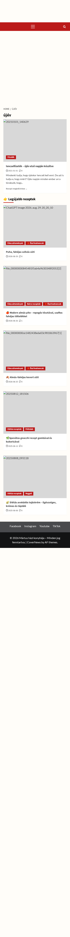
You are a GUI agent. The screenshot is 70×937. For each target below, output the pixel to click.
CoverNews (34, 542)
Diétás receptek (14, 429)
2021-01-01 (13, 170)
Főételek (29, 429)
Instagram (30, 526)
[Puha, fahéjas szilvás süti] (35, 226)
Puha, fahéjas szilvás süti (20, 252)
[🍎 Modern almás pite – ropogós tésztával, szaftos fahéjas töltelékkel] (35, 287)
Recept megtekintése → (16, 188)
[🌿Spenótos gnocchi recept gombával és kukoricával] (35, 412)
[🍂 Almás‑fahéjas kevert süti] (35, 351)
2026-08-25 (13, 381)
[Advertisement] (35, 68)
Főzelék (10, 157)
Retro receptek (34, 304)
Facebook (15, 526)
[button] (33, 26)
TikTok (56, 526)
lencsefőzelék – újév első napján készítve (30, 166)
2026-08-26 (13, 320)
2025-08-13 (13, 446)
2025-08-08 (13, 510)
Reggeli (28, 493)
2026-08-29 (13, 256)
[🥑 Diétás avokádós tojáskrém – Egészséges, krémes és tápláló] (35, 477)
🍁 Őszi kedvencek (35, 243)
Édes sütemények (15, 243)
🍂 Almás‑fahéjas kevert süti (22, 377)
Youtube (44, 526)
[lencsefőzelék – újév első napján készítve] (35, 140)
